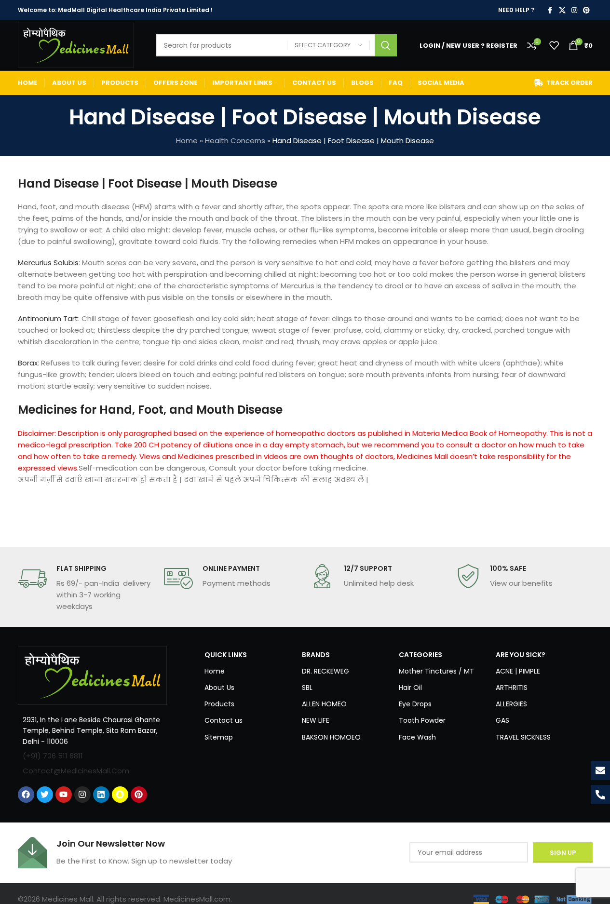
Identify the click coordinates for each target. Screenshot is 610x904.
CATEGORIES (420, 655)
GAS (502, 720)
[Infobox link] (86, 588)
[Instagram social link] (574, 10)
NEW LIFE (315, 720)
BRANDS (316, 655)
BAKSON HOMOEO (331, 737)
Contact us (223, 720)
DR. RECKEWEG (325, 671)
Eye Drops (415, 704)
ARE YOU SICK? (520, 655)
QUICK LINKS (225, 655)
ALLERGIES (511, 704)
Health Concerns (235, 140)
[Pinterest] (139, 794)
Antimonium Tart (48, 318)
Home (187, 140)
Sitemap (218, 737)
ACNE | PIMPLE (518, 671)
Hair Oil (410, 687)
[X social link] (562, 10)
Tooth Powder (422, 720)
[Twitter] (45, 794)
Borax (28, 363)
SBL (307, 687)
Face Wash (417, 737)
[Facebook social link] (550, 10)
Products (219, 704)
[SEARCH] (386, 45)
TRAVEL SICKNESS (523, 737)
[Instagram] (82, 794)
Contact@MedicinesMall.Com (76, 771)
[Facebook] (26, 794)
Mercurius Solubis (48, 262)
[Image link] (92, 675)
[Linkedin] (101, 794)
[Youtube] (63, 794)
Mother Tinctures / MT (436, 671)
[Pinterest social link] (586, 10)
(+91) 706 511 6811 (53, 756)
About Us (219, 687)
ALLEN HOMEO (324, 704)
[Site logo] (76, 45)
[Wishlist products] (554, 45)
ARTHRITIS (512, 687)
